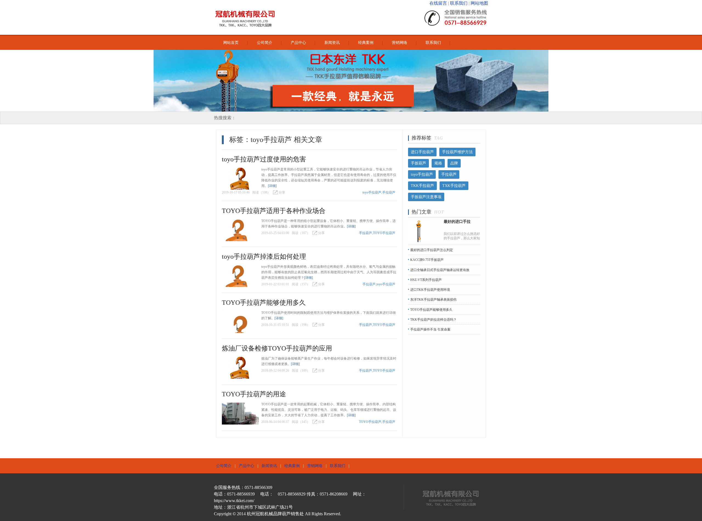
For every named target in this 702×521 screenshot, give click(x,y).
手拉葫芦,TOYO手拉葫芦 (377, 233)
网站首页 (231, 43)
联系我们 (459, 3)
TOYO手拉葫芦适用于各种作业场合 (273, 210)
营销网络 (399, 43)
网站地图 (479, 3)
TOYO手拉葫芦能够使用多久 (264, 302)
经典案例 (365, 43)
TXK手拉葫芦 (454, 186)
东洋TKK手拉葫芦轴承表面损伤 (433, 300)
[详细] (272, 186)
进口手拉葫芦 (422, 152)
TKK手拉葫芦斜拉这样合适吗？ (433, 319)
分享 (282, 192)
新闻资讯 (332, 43)
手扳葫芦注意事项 (426, 197)
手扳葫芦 (418, 163)
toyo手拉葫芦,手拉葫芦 (379, 192)
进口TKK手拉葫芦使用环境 (430, 290)
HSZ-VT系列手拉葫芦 (426, 280)
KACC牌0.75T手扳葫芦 (427, 260)
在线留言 (438, 3)
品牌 (454, 163)
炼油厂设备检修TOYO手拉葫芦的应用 (277, 348)
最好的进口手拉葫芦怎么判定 (431, 250)
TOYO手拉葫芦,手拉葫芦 (377, 422)
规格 (438, 163)
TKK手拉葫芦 (422, 186)
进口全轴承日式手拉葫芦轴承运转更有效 (439, 270)
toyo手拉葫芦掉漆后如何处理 (264, 256)
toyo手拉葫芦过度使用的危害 (264, 159)
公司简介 (264, 43)
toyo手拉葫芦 (422, 174)
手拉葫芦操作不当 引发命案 (430, 329)
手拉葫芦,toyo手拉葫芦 (379, 284)
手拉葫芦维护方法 (457, 152)
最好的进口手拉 (457, 222)
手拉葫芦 (449, 174)
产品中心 (298, 43)
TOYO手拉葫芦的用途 (254, 394)
